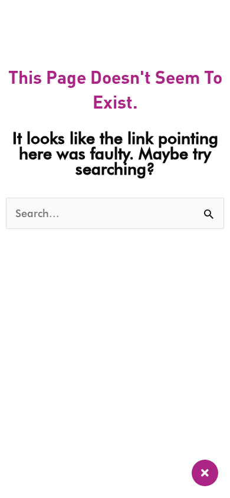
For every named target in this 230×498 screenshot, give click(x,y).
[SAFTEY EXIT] (205, 473)
